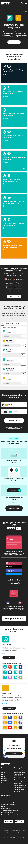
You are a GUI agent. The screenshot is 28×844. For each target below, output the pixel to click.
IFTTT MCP (3, 776)
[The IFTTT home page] (5, 3)
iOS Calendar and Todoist (20, 787)
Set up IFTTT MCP (14, 296)
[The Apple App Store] (8, 821)
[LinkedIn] (7, 838)
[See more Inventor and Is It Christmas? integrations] (18, 727)
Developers (6, 830)
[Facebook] (4, 838)
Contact (9, 832)
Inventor (19, 25)
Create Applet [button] (14, 420)
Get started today (14, 42)
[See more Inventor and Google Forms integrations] (18, 717)
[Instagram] (11, 838)
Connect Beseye (9, 657)
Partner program (20, 830)
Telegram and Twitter (19, 789)
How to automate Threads (7, 812)
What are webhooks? (6, 808)
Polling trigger (10, 341)
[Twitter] (17, 838)
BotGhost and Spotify (19, 781)
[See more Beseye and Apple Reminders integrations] (7, 677)
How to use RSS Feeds (6, 806)
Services (3, 770)
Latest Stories (5, 795)
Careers (13, 830)
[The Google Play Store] (19, 821)
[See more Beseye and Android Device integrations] (18, 677)
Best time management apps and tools (10, 802)
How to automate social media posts (9, 814)
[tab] (2, 324)
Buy (3, 653)
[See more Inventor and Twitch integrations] (18, 722)
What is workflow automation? (8, 804)
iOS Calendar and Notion (19, 772)
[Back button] (2, 10)
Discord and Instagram (19, 770)
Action (9, 332)
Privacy (14, 832)
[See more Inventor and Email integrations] (7, 722)
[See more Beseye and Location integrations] (18, 672)
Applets (3, 774)
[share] (26, 10)
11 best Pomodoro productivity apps (9, 810)
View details (6, 336)
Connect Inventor (9, 708)
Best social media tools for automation (10, 816)
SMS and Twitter (17, 783)
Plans (2, 784)
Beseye (8, 25)
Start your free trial (14, 618)
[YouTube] (14, 838)
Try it (23, 336)
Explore (3, 768)
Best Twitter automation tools (8, 800)
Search (3, 782)
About (19, 832)
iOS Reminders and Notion (20, 785)
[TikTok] (20, 838)
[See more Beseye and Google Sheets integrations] (18, 667)
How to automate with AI (7, 797)
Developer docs (5, 787)
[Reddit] (23, 838)
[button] (26, 4)
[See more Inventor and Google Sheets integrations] (7, 717)
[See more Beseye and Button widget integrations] (7, 667)
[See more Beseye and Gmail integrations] (7, 672)
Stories (3, 772)
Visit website (5, 703)
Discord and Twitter (18, 791)
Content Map (4, 780)
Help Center (4, 778)
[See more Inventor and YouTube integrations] (7, 727)
